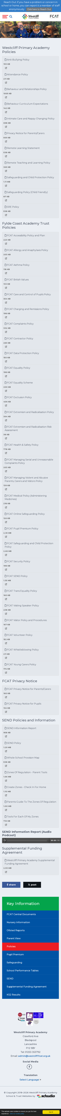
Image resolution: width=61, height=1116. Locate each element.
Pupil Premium (15, 954)
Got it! (51, 1112)
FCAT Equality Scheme (19, 382)
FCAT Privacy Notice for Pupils (23, 703)
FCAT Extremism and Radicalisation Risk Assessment (28, 428)
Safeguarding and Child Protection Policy (30, 177)
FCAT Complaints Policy (20, 323)
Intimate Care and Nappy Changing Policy (30, 118)
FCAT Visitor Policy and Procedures (26, 620)
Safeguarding (14, 962)
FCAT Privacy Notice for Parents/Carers (28, 689)
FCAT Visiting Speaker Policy (22, 605)
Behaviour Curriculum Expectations (27, 103)
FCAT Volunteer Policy (19, 635)
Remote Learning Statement (23, 148)
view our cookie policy (17, 1113)
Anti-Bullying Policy (17, 59)
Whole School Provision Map (22, 757)
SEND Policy (13, 743)
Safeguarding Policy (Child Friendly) (27, 192)
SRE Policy (12, 207)
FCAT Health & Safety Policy (22, 445)
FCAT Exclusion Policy (19, 397)
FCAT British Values (17, 279)
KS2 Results (13, 994)
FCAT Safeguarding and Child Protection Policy (29, 545)
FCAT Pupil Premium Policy (22, 528)
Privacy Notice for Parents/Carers (25, 133)
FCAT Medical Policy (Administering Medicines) (26, 497)
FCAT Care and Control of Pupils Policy (28, 294)
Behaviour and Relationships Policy (26, 89)
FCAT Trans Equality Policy (21, 591)
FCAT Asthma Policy (18, 265)
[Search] (10, 17)
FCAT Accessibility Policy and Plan (25, 235)
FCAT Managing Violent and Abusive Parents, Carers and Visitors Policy (26, 479)
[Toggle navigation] (5, 16)
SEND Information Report (21, 728)
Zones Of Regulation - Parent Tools (26, 772)
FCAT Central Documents (21, 914)
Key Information (30, 34)
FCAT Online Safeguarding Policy (25, 514)
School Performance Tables (23, 970)
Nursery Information (18, 922)
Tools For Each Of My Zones (22, 816)
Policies (11, 946)
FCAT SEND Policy (17, 576)
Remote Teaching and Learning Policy (28, 162)
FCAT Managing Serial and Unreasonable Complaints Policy (29, 461)
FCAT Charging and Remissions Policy (27, 309)
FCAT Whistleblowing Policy (22, 649)
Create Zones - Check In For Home (26, 787)
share (12, 884)
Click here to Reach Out (39, 9)
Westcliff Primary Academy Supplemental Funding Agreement (30, 862)
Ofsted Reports (16, 930)
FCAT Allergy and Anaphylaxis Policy (27, 250)
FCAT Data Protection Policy (22, 353)
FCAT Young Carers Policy (21, 664)
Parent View (14, 938)
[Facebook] (29, 1066)
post (33, 884)
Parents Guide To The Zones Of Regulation (31, 801)
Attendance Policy (17, 74)
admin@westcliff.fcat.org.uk (34, 1056)
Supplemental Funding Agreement (27, 986)
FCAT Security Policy (18, 561)
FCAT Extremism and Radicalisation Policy (30, 412)
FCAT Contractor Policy (19, 338)
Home (13, 34)
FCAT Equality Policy (18, 368)
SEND (10, 978)
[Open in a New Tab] (6, 68)
